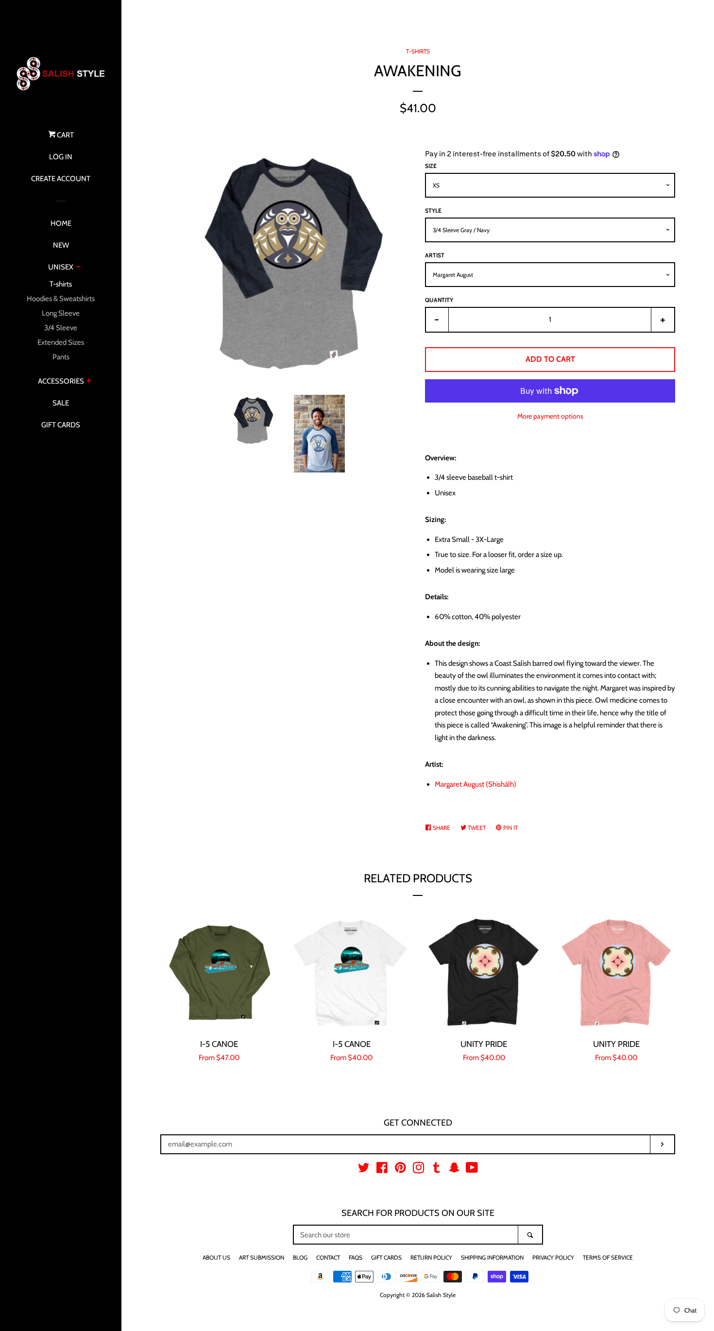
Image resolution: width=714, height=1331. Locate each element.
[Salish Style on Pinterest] (400, 1169)
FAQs (355, 1257)
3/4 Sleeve (60, 327)
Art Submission (261, 1257)
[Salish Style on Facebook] (382, 1169)
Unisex (60, 267)
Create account (60, 178)
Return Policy (431, 1257)
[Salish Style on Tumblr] (436, 1169)
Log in (60, 156)
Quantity (439, 299)
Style (433, 210)
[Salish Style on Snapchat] (454, 1169)
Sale (60, 403)
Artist (434, 255)
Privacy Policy (553, 1257)
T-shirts (61, 284)
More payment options (550, 416)
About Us (216, 1257)
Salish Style (441, 1294)
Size (431, 165)
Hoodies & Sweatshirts (61, 298)
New (61, 245)
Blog (300, 1257)
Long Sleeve (61, 313)
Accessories (61, 381)
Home (61, 223)
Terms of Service (608, 1257)
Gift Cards (60, 425)
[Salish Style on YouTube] (472, 1169)
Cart (64, 135)
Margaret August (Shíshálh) (475, 784)
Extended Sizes (60, 342)
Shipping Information (492, 1257)
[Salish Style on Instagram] (419, 1169)
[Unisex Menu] (78, 267)
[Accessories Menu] (89, 381)
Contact (328, 1257)
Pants (60, 357)
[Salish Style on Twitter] (364, 1169)
